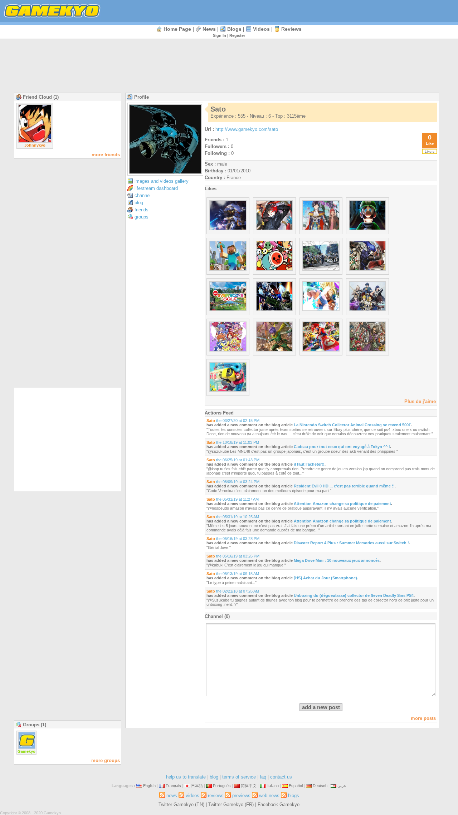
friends (141, 209)
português (222, 786)
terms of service (239, 777)
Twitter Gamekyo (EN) (181, 804)
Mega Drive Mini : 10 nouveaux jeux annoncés (337, 560)
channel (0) (217, 616)
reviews (291, 29)
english (149, 786)
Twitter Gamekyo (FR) (231, 804)
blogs (234, 29)
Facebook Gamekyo (278, 804)
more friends (106, 154)
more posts (423, 718)
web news (269, 795)
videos (261, 29)
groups (141, 217)
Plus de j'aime (420, 401)
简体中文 (249, 786)
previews (241, 795)
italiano (273, 786)
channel (143, 195)
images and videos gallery (162, 181)
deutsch (320, 786)
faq (263, 777)
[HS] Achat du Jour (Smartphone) (325, 578)
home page (177, 29)
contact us (281, 777)
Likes (210, 188)
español (296, 786)
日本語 (197, 786)
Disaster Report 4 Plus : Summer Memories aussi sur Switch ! (351, 543)
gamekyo (26, 751)
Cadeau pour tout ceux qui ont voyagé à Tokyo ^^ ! (342, 447)
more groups (105, 760)
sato (210, 420)
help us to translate (186, 777)
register (237, 35)
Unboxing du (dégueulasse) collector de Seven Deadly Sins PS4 (354, 595)
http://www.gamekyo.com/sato (246, 129)
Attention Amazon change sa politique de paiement (342, 503)
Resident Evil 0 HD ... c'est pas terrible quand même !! (344, 486)
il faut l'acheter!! (309, 464)
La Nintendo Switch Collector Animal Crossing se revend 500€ (352, 425)
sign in (219, 35)
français (173, 786)
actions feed (219, 413)
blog (139, 202)
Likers (429, 151)
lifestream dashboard (156, 188)
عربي (341, 786)
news (209, 29)
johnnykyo (34, 145)
